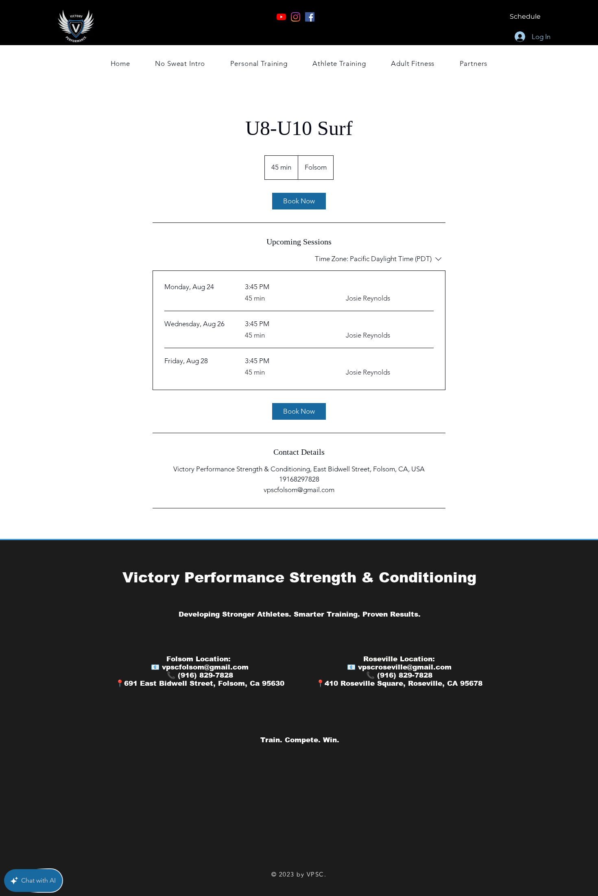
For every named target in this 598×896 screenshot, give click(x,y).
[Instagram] (295, 17)
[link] (299, 201)
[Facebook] (309, 17)
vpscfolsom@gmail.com (205, 667)
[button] (473, 63)
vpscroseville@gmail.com (405, 667)
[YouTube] (281, 17)
